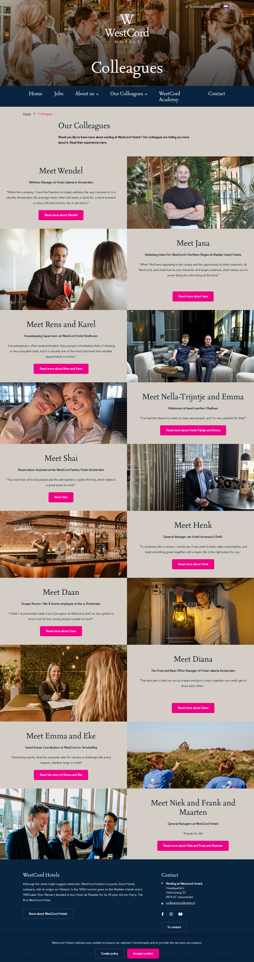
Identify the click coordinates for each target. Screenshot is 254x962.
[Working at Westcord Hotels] (127, 27)
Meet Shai (60, 497)
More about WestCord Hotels (48, 914)
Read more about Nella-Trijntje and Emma (193, 430)
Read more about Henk (193, 564)
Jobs (58, 93)
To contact (174, 927)
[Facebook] (162, 913)
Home (35, 93)
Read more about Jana (193, 296)
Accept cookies (143, 953)
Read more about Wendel (61, 215)
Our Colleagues (127, 93)
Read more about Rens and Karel (61, 369)
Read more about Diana (193, 708)
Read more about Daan (61, 631)
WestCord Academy (169, 96)
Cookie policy (109, 953)
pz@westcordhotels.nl (180, 903)
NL (231, 6)
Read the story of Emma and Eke (61, 775)
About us (85, 93)
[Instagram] (171, 913)
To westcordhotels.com (204, 6)
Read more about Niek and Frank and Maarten (193, 846)
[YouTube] (180, 913)
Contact (216, 93)
